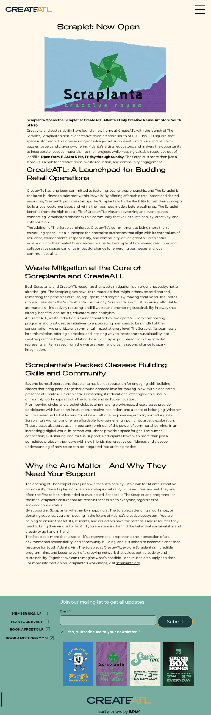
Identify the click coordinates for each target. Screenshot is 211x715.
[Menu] (200, 9)
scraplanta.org (128, 563)
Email (65, 611)
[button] (30, 613)
